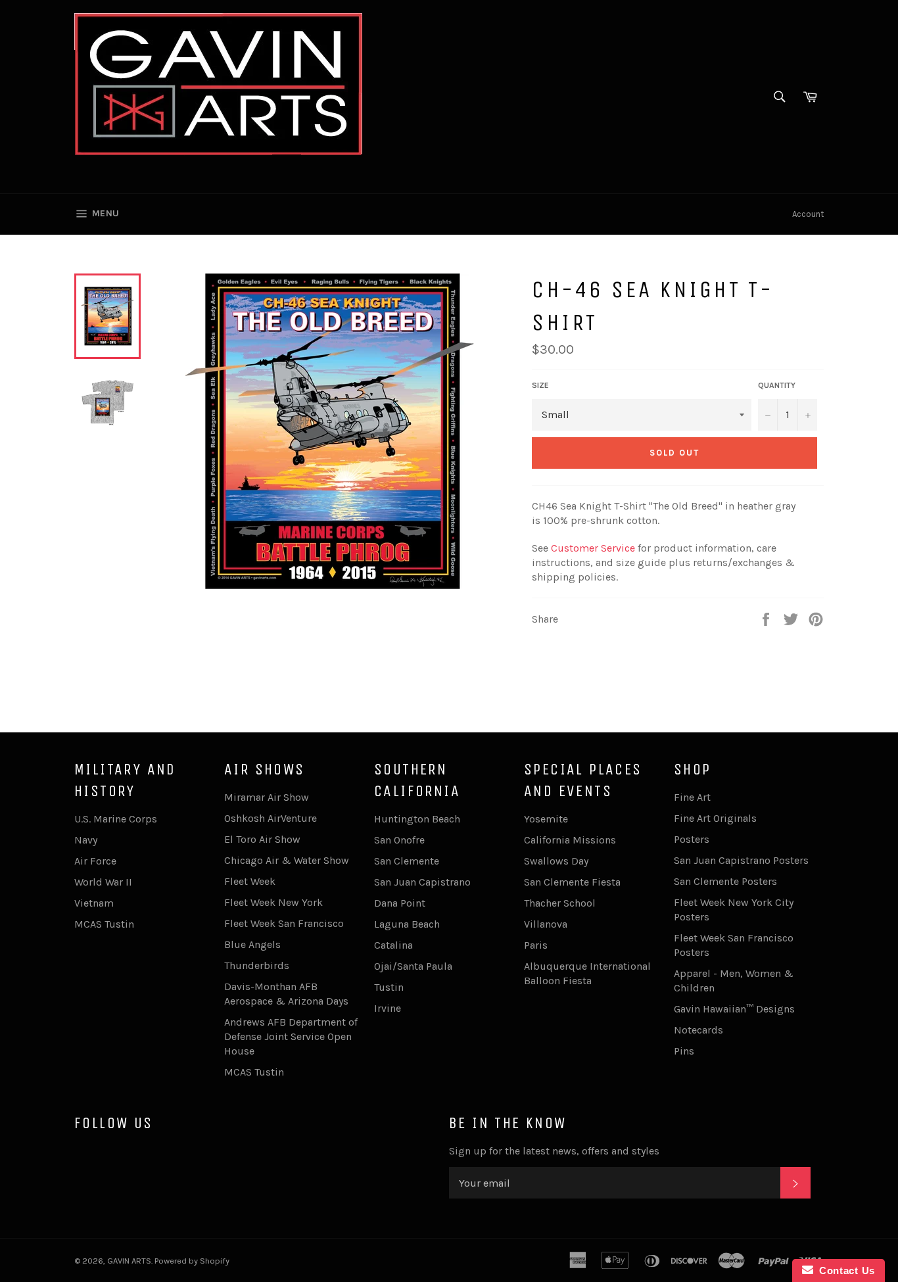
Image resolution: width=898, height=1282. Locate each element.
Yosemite (546, 819)
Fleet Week (249, 881)
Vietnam (94, 903)
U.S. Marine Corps (115, 819)
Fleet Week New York (273, 902)
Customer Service (593, 548)
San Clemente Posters (725, 881)
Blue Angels (252, 944)
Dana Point (399, 903)
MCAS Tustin (104, 924)
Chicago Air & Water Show (286, 860)
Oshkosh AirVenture (270, 818)
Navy (85, 840)
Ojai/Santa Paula (413, 966)
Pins (684, 1051)
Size (540, 385)
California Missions (570, 840)
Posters (691, 839)
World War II (103, 882)
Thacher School (560, 903)
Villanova (545, 924)
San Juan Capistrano (422, 882)
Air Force (95, 861)
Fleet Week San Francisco (284, 923)
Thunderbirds (256, 965)
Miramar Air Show (266, 797)
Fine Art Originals (715, 818)
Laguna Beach (407, 924)
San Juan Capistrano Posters (741, 860)
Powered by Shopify (191, 1261)
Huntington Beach (417, 819)
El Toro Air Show (262, 839)
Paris (536, 945)
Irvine (387, 1008)
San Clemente (406, 861)
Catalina (393, 945)
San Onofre (399, 840)
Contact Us (844, 1270)
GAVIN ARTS (129, 1261)
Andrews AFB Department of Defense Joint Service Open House (291, 1036)
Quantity (776, 385)
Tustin (389, 987)
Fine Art (692, 797)
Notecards (698, 1030)
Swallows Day (556, 861)
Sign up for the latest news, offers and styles (554, 1151)
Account (808, 214)
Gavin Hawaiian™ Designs (734, 1009)
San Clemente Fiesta (572, 882)
